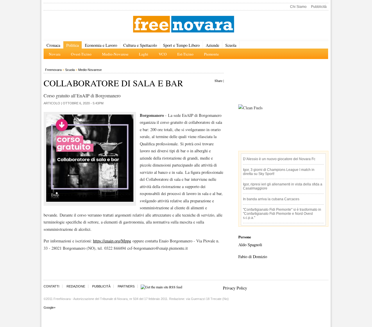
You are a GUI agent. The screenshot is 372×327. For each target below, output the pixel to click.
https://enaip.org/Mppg (112, 241)
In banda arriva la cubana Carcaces (271, 199)
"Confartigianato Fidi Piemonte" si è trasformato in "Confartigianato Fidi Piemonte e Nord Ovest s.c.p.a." (282, 214)
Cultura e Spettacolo (140, 45)
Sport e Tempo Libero (181, 45)
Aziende (212, 45)
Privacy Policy (235, 288)
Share (218, 80)
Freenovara (53, 70)
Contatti (51, 286)
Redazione (76, 286)
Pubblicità (319, 7)
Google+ (50, 307)
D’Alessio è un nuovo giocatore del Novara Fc (279, 159)
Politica (72, 45)
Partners (126, 286)
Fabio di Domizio (252, 256)
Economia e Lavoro (101, 45)
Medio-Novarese (90, 70)
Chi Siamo (298, 7)
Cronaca (53, 45)
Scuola (230, 45)
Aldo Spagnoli (250, 244)
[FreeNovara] (183, 24)
